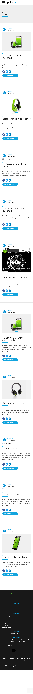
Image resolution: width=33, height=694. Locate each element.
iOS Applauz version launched (12, 56)
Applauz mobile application (15, 557)
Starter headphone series (14, 403)
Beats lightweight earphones (16, 118)
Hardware (7, 623)
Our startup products (6, 608)
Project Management (7, 619)
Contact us (6, 610)
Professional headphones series (14, 165)
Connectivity (7, 617)
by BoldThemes (10, 28)
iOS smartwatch (10, 448)
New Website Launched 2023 (16, 633)
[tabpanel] (16, 41)
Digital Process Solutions (16, 666)
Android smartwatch (12, 494)
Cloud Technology (7, 616)
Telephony (7, 625)
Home (3, 12)
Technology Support (6, 621)
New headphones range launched (14, 209)
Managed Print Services (6, 627)
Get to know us (6, 606)
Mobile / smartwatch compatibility (12, 339)
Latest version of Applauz (14, 277)
